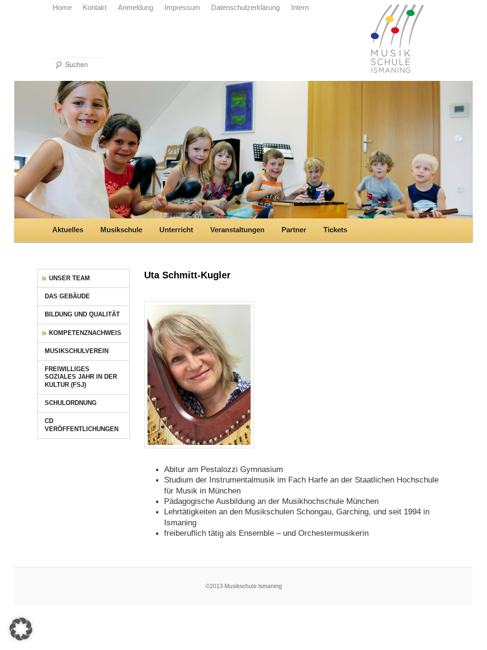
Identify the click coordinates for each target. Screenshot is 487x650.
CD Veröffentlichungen (81, 425)
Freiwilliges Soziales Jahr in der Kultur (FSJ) (81, 377)
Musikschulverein (76, 351)
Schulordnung (71, 402)
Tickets (335, 230)
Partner (294, 230)
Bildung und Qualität (82, 314)
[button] (21, 629)
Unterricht (176, 230)
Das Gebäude (67, 296)
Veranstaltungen (237, 230)
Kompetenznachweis (85, 332)
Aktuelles (67, 230)
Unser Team (69, 278)
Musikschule (121, 230)
